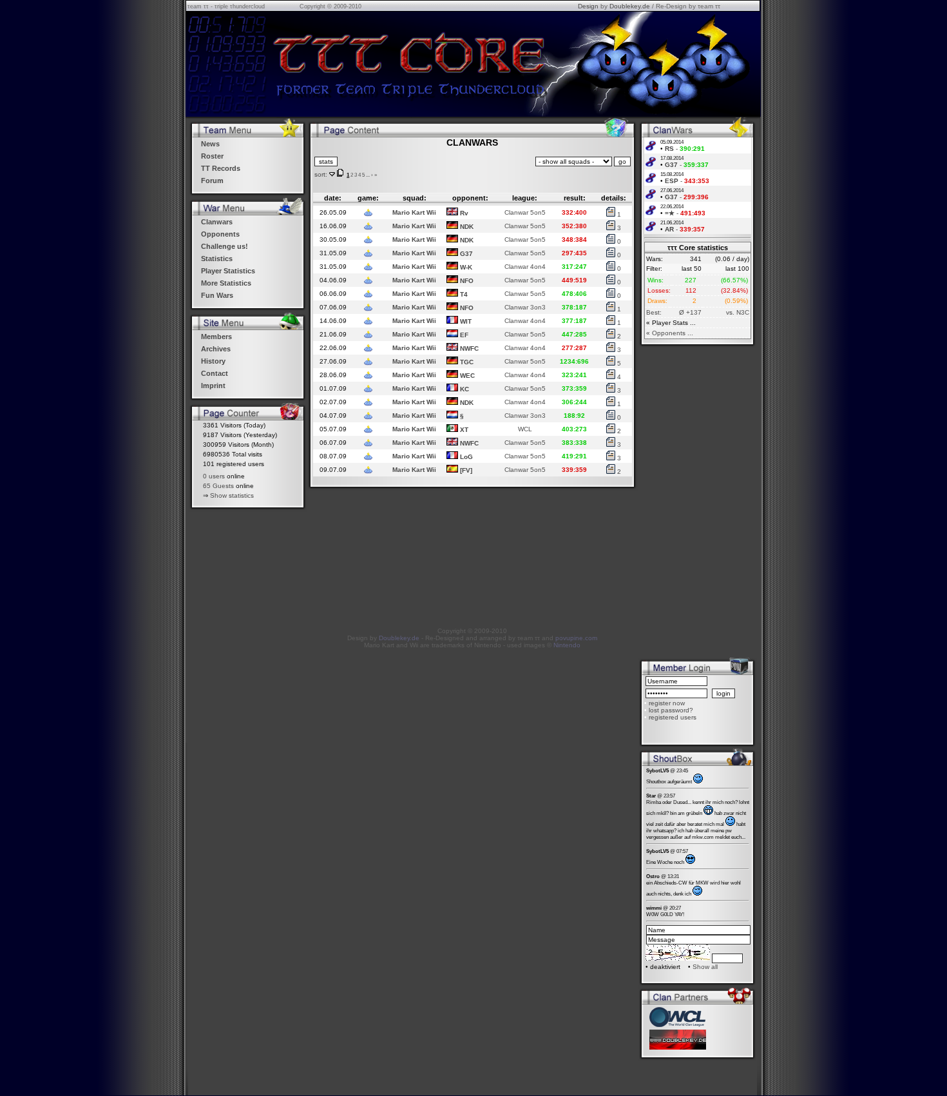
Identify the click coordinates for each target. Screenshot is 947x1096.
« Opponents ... (669, 333)
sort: (320, 174)
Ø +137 (690, 312)
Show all (705, 966)
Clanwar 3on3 (525, 307)
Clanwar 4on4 (525, 266)
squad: (414, 198)
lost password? (671, 710)
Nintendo (566, 645)
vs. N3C (737, 312)
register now (667, 703)
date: (332, 198)
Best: (654, 312)
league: (524, 198)
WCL (525, 429)
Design (588, 6)
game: (368, 198)
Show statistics (232, 495)
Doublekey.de (629, 6)
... (368, 174)
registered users (672, 717)
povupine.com (576, 637)
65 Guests (218, 485)
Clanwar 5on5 (525, 212)
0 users (214, 476)
